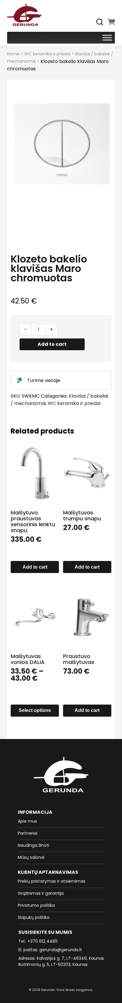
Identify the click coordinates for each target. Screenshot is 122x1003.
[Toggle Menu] (107, 37)
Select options (35, 710)
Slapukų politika (33, 917)
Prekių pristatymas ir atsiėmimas (51, 881)
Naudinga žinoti (33, 845)
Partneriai (27, 833)
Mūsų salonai (31, 857)
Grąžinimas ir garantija (41, 893)
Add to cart (52, 344)
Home (13, 54)
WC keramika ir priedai (47, 54)
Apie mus (27, 821)
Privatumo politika (36, 905)
